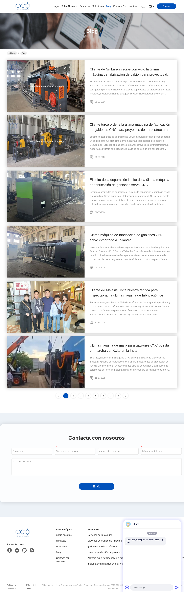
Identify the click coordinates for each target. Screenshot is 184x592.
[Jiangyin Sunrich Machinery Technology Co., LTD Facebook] (9, 550)
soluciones (98, 6)
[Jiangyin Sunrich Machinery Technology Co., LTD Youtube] (17, 550)
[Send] (177, 587)
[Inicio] (23, 536)
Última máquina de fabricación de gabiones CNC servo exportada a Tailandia (126, 237)
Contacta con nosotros (63, 560)
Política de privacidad (11, 587)
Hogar (56, 6)
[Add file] (127, 587)
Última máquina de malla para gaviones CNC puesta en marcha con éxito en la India (129, 347)
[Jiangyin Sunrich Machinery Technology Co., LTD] (23, 6)
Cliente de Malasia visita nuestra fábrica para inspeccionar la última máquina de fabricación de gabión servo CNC (126, 293)
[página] (125, 395)
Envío (96, 486)
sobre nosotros (69, 6)
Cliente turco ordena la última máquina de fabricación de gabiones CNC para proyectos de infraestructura (130, 127)
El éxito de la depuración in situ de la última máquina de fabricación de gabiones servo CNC (129, 182)
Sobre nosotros (64, 535)
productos (85, 6)
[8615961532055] (24, 550)
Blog (58, 552)
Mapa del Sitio (31, 587)
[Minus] (177, 524)
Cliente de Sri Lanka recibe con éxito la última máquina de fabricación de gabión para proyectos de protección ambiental (129, 72)
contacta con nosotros (125, 6)
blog (108, 6)
